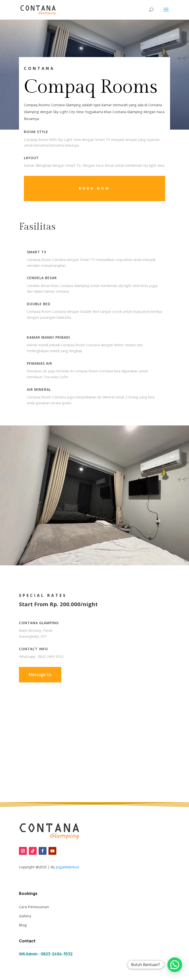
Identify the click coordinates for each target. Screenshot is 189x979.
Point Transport (96, 867)
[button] (174, 964)
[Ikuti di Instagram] (23, 851)
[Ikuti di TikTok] (33, 851)
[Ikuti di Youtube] (52, 851)
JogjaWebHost (67, 867)
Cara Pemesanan (34, 906)
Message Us (40, 674)
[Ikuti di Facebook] (43, 851)
